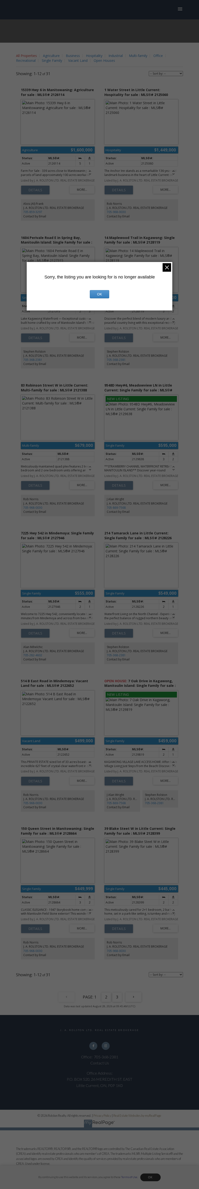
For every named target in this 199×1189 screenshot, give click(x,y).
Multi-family (138, 55)
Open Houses (104, 60)
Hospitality (94, 55)
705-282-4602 (32, 655)
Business (73, 55)
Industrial (115, 55)
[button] (93, 1046)
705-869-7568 (116, 508)
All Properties (26, 55)
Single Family (52, 60)
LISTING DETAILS (35, 190)
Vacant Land (78, 60)
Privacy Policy (102, 1116)
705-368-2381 (32, 360)
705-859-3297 (32, 212)
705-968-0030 (116, 212)
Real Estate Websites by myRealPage (137, 1116)
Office (158, 55)
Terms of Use (129, 1177)
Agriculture (51, 55)
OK (150, 1177)
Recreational (26, 60)
